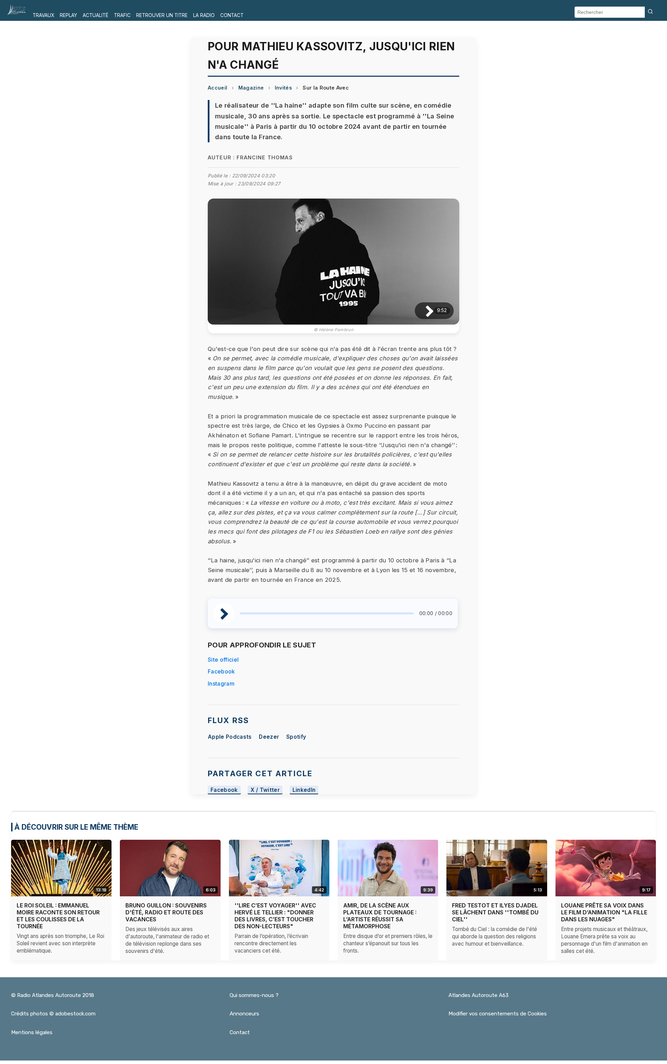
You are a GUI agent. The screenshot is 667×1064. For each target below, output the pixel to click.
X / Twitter (265, 790)
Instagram (221, 683)
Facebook (221, 671)
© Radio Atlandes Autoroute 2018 (52, 995)
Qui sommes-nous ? (254, 995)
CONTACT (232, 15)
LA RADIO (204, 15)
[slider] (327, 613)
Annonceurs (244, 1014)
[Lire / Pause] (424, 311)
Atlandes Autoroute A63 (478, 995)
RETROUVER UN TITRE (162, 15)
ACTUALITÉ (95, 15)
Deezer (269, 737)
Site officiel (223, 659)
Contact (240, 1032)
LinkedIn (304, 790)
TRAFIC (122, 15)
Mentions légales (31, 1032)
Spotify (296, 737)
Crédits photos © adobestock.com (53, 1014)
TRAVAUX (43, 15)
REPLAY (68, 15)
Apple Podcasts (230, 737)
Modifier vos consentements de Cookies (497, 1014)
